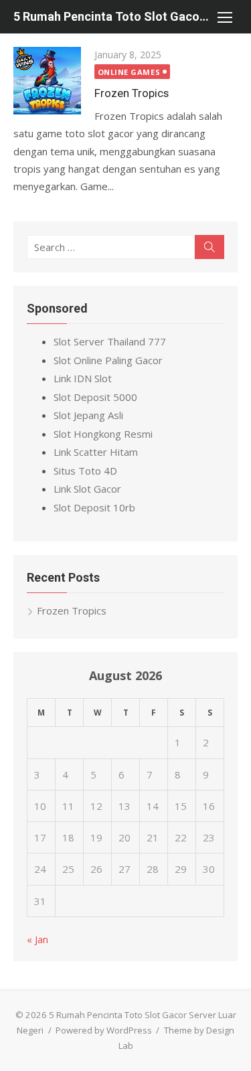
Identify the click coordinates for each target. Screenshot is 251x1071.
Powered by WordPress (104, 1030)
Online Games (129, 72)
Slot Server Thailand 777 (110, 341)
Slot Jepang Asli (88, 415)
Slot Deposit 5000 (95, 397)
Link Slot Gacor (87, 488)
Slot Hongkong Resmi (103, 433)
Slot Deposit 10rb (94, 507)
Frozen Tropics (131, 93)
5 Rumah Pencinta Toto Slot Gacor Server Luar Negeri (112, 16)
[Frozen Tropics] (47, 80)
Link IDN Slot (83, 378)
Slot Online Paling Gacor (108, 360)
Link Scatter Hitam (96, 452)
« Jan (37, 939)
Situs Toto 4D (85, 470)
